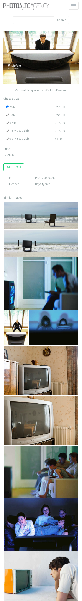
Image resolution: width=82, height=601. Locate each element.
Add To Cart (13, 167)
